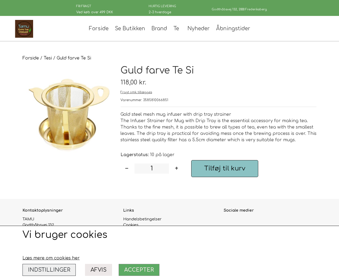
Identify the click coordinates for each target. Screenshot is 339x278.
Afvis (98, 270)
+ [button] (176, 168)
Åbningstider (233, 28)
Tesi (48, 58)
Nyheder (199, 28)
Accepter (139, 270)
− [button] (126, 168)
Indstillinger (49, 270)
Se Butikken (130, 28)
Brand (159, 28)
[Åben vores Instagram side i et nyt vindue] (239, 222)
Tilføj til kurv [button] (224, 168)
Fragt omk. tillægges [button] (136, 92)
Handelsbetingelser (142, 219)
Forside (99, 28)
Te (176, 28)
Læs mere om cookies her (51, 258)
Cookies (131, 225)
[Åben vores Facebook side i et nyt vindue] (228, 222)
